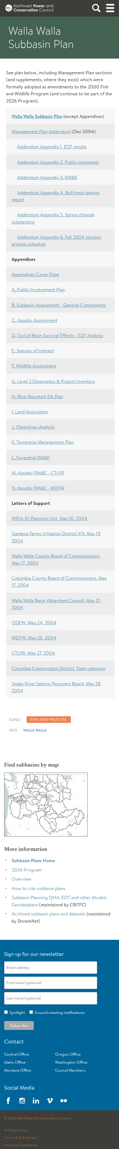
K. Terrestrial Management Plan (43, 442)
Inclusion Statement (21, 1145)
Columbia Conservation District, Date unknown (58, 668)
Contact (14, 1041)
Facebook (8, 1100)
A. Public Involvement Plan (38, 289)
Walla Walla (35, 730)
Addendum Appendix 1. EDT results (52, 146)
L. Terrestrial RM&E (31, 457)
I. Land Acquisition (30, 411)
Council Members (70, 1070)
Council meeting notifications (59, 1012)
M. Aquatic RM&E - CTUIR (38, 472)
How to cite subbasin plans (38, 888)
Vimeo (50, 1100)
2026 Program (27, 870)
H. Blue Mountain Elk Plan (37, 396)
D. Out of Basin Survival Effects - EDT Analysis (57, 335)
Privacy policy (15, 1130)
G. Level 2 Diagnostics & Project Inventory (53, 381)
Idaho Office (15, 1062)
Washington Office (71, 1062)
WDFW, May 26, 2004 (34, 637)
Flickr (64, 1100)
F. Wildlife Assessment (34, 366)
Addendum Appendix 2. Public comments (58, 162)
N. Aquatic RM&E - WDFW (38, 488)
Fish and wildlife (49, 719)
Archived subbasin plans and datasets (49, 914)
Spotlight (16, 1012)
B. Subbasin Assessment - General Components (59, 305)
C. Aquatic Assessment (34, 320)
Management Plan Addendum (41, 131)
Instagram (22, 1100)
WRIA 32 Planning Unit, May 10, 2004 (49, 518)
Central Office (16, 1054)
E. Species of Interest (33, 350)
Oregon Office (68, 1054)
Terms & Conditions (20, 1137)
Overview (21, 879)
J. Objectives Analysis (33, 427)
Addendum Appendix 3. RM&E (47, 177)
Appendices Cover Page (35, 274)
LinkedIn (36, 1100)
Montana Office (17, 1070)
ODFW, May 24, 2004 (34, 622)
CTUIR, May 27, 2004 (33, 653)
